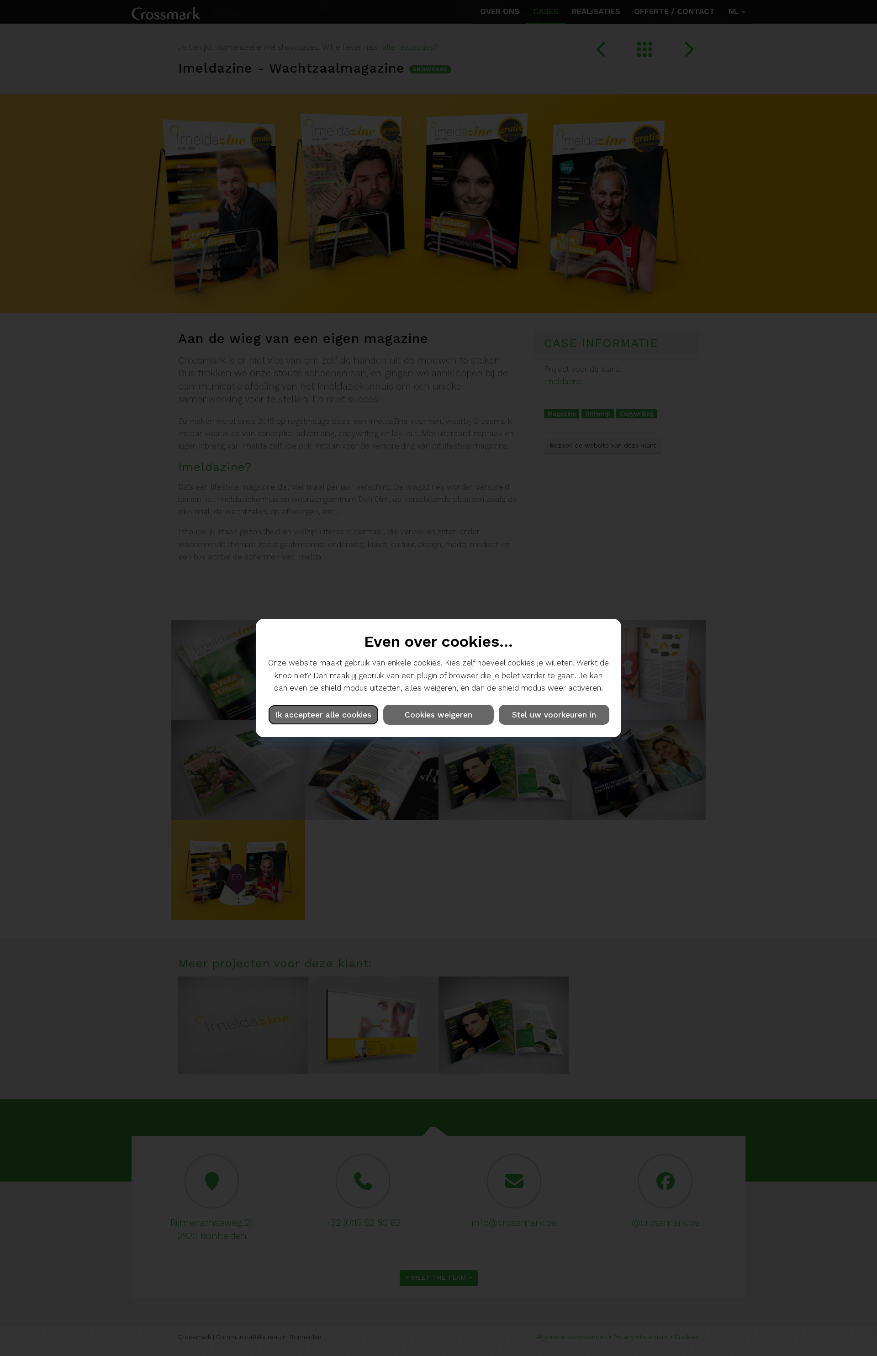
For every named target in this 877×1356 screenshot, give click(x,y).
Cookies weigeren (438, 714)
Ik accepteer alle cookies (323, 714)
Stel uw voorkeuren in (554, 714)
